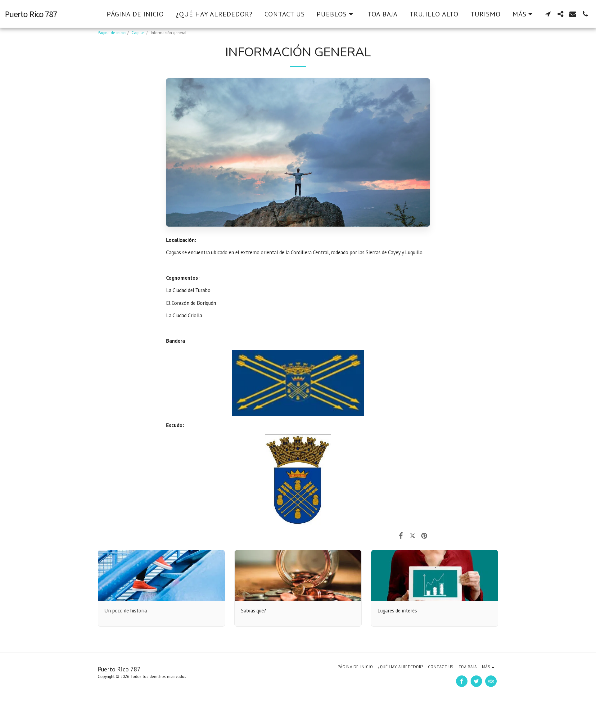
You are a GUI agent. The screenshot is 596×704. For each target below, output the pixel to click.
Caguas (138, 32)
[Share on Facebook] (401, 535)
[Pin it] (424, 535)
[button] (336, 14)
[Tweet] (412, 535)
